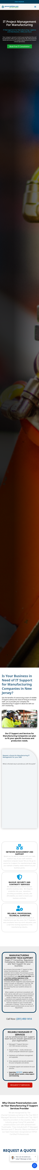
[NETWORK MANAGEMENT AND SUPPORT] (19, 847)
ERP (21, 1072)
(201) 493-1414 (24, 1019)
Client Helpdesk (19, 1)
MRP (17, 1072)
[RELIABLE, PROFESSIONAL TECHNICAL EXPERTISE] (19, 908)
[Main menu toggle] (35, 7)
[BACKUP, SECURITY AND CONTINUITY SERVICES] (19, 877)
